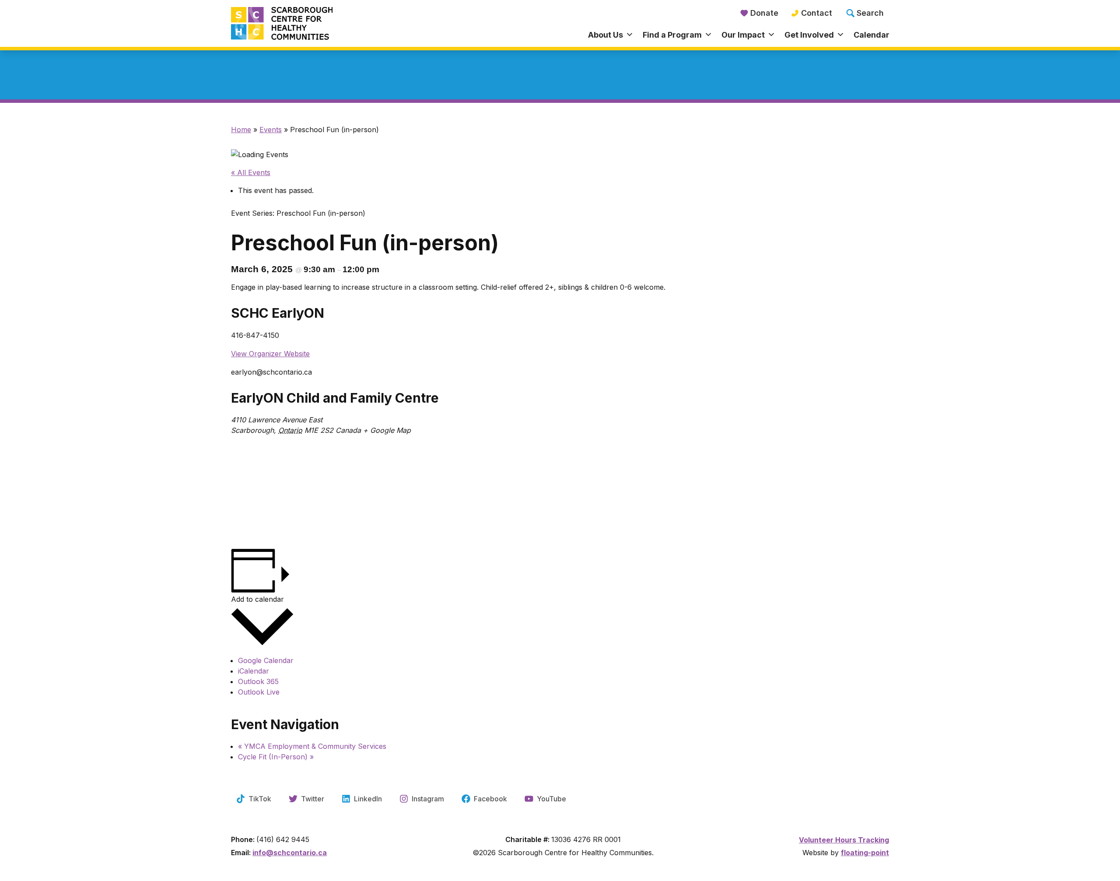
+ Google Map (387, 430)
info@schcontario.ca (289, 852)
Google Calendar (266, 660)
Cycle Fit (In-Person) (276, 756)
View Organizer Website (270, 353)
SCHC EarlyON (277, 313)
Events (270, 129)
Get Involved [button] (809, 34)
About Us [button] (605, 34)
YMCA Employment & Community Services (312, 746)
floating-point (865, 852)
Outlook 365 (258, 681)
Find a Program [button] (672, 34)
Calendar (871, 34)
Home (241, 129)
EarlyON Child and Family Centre (335, 398)
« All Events (250, 172)
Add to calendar (257, 599)
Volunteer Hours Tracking (844, 839)
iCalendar (253, 671)
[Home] (313, 24)
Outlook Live (259, 692)
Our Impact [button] (743, 34)
